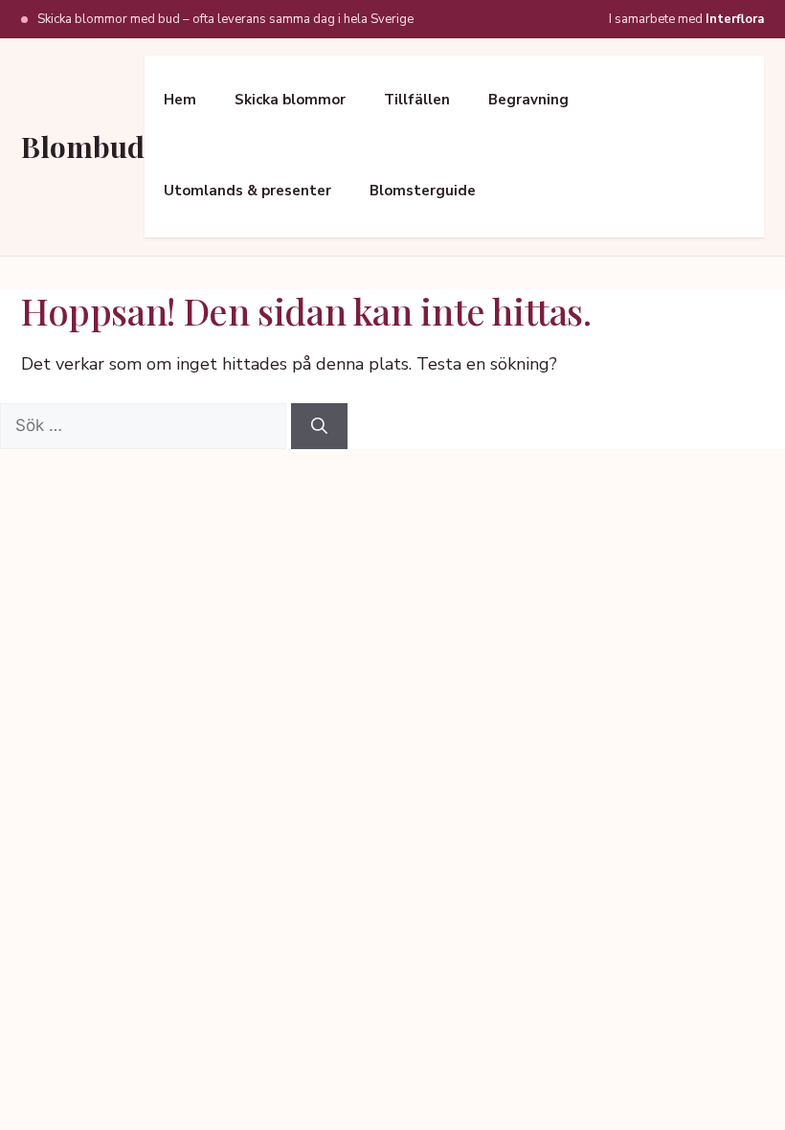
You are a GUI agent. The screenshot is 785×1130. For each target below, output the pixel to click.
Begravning (528, 99)
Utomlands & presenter (247, 190)
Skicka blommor (290, 99)
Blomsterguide (423, 190)
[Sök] (319, 426)
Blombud (83, 146)
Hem (180, 99)
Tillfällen (417, 99)
